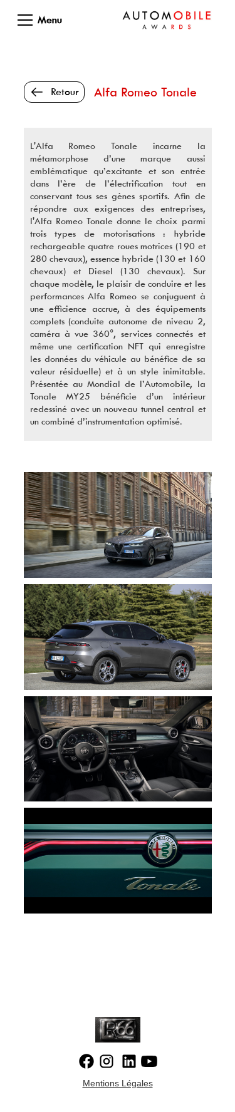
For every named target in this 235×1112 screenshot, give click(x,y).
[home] (166, 20)
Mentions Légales (118, 1083)
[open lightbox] (118, 525)
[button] (31, 20)
